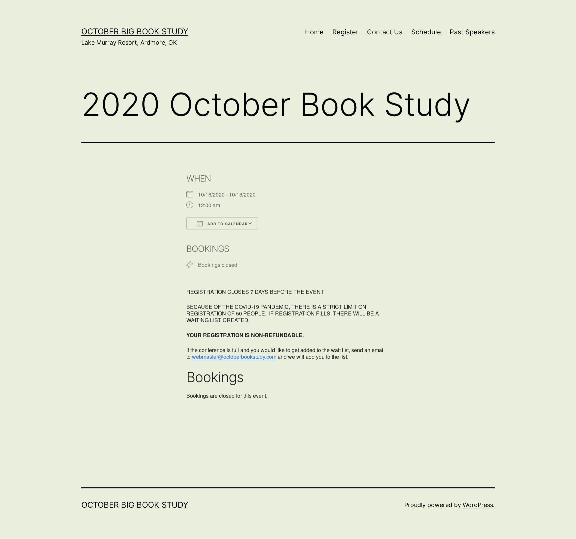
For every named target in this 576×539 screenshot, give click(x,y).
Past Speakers (472, 32)
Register (345, 32)
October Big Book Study (134, 31)
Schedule (426, 32)
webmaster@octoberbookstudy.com (234, 356)
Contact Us (384, 32)
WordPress (478, 504)
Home (314, 32)
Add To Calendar (227, 224)
